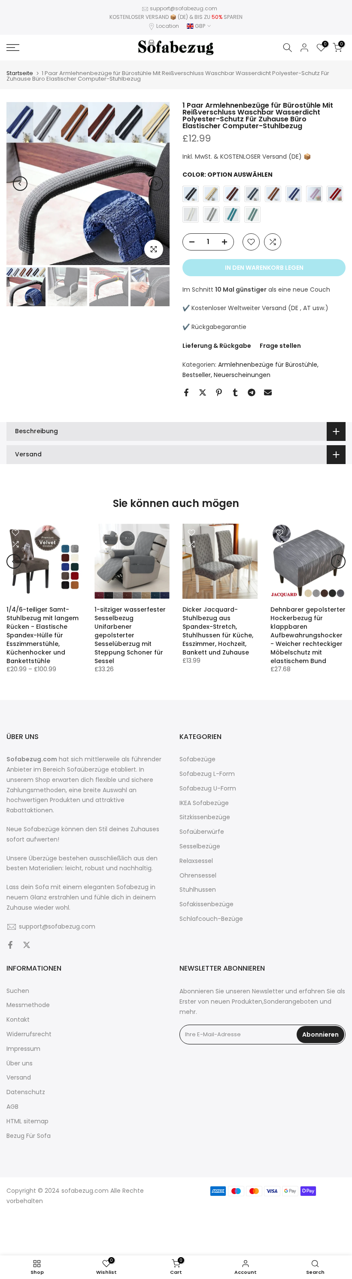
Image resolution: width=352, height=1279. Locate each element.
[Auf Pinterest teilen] (219, 392)
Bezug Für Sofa (28, 1136)
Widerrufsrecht (29, 1034)
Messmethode (28, 1005)
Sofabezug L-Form (207, 774)
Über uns (19, 1063)
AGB (12, 1107)
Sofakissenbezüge (206, 904)
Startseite (19, 73)
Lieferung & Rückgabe (216, 345)
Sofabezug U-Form (207, 788)
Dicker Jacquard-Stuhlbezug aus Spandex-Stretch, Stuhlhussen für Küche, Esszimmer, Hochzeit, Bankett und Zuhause (217, 631)
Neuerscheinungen (242, 375)
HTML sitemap (27, 1121)
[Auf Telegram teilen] (251, 392)
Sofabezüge (197, 759)
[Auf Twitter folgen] (26, 946)
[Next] (156, 183)
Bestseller (196, 375)
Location (167, 26)
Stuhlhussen (197, 890)
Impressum (23, 1049)
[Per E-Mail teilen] (268, 392)
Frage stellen (280, 345)
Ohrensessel (197, 876)
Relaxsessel (196, 861)
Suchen (17, 991)
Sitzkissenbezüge (204, 817)
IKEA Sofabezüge (204, 803)
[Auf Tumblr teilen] (235, 392)
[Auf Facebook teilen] (186, 392)
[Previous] (20, 183)
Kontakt (18, 1020)
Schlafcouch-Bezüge (211, 919)
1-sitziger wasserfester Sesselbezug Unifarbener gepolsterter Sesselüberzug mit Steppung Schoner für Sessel (130, 635)
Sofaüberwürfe (201, 832)
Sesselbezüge (199, 846)
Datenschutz (25, 1092)
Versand (18, 1078)
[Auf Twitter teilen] (202, 392)
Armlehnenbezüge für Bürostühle (267, 364)
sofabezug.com (85, 1191)
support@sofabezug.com (183, 8)
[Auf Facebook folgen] (10, 946)
